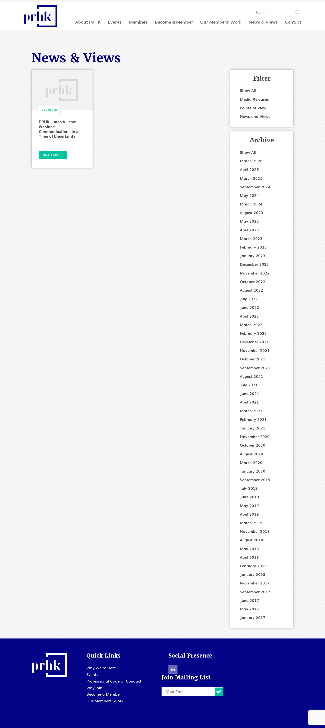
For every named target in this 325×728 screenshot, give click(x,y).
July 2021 (249, 385)
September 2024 (255, 186)
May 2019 (249, 505)
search (297, 12)
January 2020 (252, 471)
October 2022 (252, 281)
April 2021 (249, 402)
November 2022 (255, 273)
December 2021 (254, 341)
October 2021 (252, 359)
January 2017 (252, 617)
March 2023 (251, 238)
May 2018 (249, 548)
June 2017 (249, 600)
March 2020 (251, 462)
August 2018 (251, 540)
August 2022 (251, 290)
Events (115, 22)
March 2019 (251, 522)
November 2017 (255, 583)
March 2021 (251, 411)
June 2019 (249, 496)
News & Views (263, 22)
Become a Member (174, 22)
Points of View (253, 107)
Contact (293, 22)
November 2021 (255, 350)
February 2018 (253, 565)
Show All (248, 90)
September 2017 (255, 591)
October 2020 (252, 445)
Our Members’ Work (220, 22)
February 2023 (253, 247)
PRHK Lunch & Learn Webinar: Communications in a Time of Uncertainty (58, 129)
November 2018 (255, 531)
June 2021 (249, 393)
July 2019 (249, 488)
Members (138, 22)
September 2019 (255, 479)
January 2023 (252, 255)
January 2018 (252, 574)
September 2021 (255, 367)
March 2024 (251, 204)
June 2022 (249, 307)
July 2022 (249, 298)
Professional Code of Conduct (113, 681)
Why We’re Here (101, 667)
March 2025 (251, 178)
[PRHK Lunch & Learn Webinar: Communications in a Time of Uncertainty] (62, 90)
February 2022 (253, 333)
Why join (94, 687)
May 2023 (249, 221)
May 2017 (249, 609)
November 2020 (255, 436)
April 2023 (249, 230)
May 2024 (249, 195)
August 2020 (251, 454)
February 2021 (253, 419)
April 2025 (249, 169)
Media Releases (254, 99)
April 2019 (249, 514)
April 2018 (249, 557)
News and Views (255, 116)
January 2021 (252, 428)
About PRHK (88, 22)
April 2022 (249, 316)
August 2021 (251, 376)
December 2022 (254, 264)
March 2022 (251, 324)
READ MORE (53, 155)
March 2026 (251, 161)
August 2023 (251, 212)
